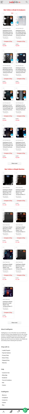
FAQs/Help (4, 375)
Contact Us (4, 400)
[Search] (26, 2)
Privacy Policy (5, 355)
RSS (3, 382)
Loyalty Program (6, 350)
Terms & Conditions (7, 380)
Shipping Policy (6, 360)
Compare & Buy (8, 41)
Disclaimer (4, 377)
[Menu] (2, 2)
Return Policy (5, 357)
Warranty (4, 362)
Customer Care (6, 372)
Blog (3, 405)
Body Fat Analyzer (6, 28)
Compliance (5, 397)
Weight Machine (6, 187)
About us (4, 395)
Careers (4, 385)
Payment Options (6, 352)
